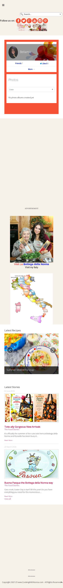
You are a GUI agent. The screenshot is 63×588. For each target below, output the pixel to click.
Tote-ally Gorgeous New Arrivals (22, 426)
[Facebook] (18, 21)
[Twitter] (23, 21)
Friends (19, 63)
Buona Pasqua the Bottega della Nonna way (28, 482)
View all (7, 499)
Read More (8, 440)
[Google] (29, 21)
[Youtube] (34, 21)
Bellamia (25, 52)
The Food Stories (11, 429)
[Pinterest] (45, 21)
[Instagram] (40, 21)
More (30, 69)
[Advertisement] (22, 162)
